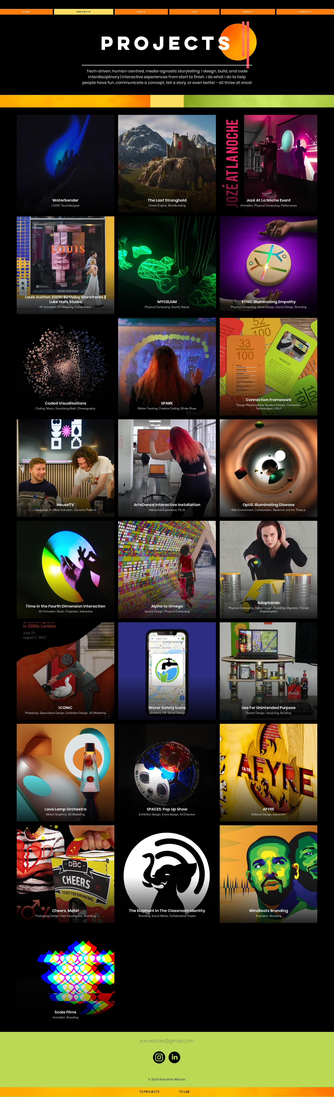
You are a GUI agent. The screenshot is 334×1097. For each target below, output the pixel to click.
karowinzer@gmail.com (167, 1041)
